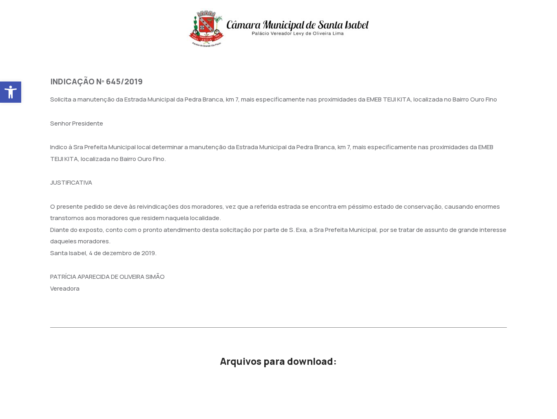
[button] (10, 92)
